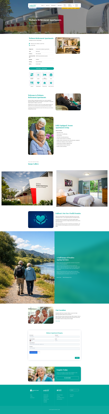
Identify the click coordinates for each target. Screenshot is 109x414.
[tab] (54, 207)
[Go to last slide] (1, 189)
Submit (77, 357)
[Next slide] (107, 189)
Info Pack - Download (41, 68)
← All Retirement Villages (33, 16)
